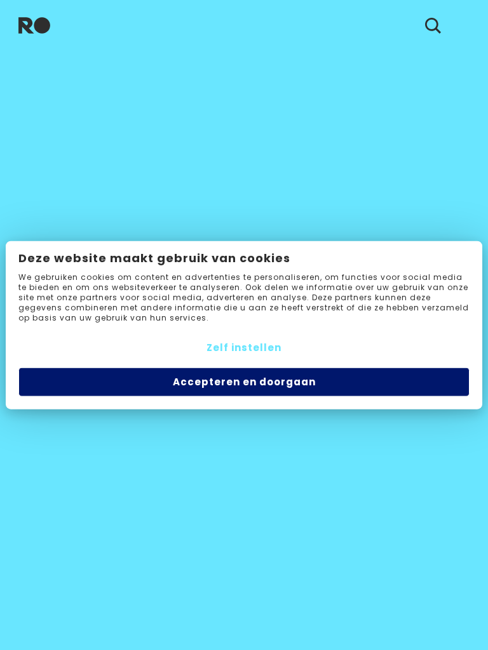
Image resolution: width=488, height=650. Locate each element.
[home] (34, 25)
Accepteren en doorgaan (244, 381)
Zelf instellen (244, 347)
